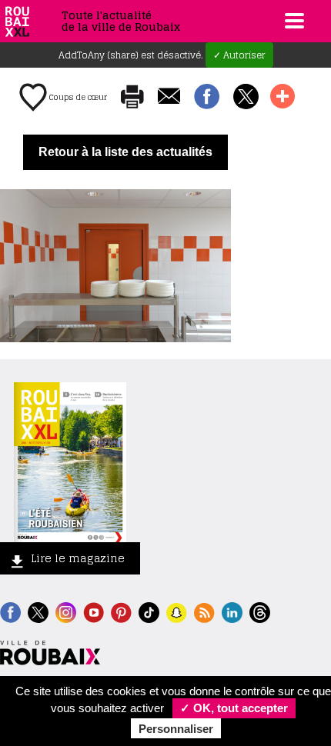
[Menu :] (292, 20)
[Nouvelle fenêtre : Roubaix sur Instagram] (65, 611)
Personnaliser (176, 728)
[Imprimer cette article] (132, 98)
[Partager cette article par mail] (169, 97)
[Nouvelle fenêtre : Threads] (259, 611)
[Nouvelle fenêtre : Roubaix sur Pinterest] (121, 611)
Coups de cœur (77, 97)
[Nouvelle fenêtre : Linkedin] (232, 611)
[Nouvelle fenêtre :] (93, 611)
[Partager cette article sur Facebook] (206, 98)
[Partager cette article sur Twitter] (246, 98)
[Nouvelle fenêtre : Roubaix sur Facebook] (10, 611)
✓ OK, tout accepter (234, 707)
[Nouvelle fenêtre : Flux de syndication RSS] (204, 611)
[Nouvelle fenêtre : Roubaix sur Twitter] (38, 611)
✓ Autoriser (239, 55)
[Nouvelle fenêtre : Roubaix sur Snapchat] (176, 611)
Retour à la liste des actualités (125, 151)
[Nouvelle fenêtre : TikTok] (149, 611)
